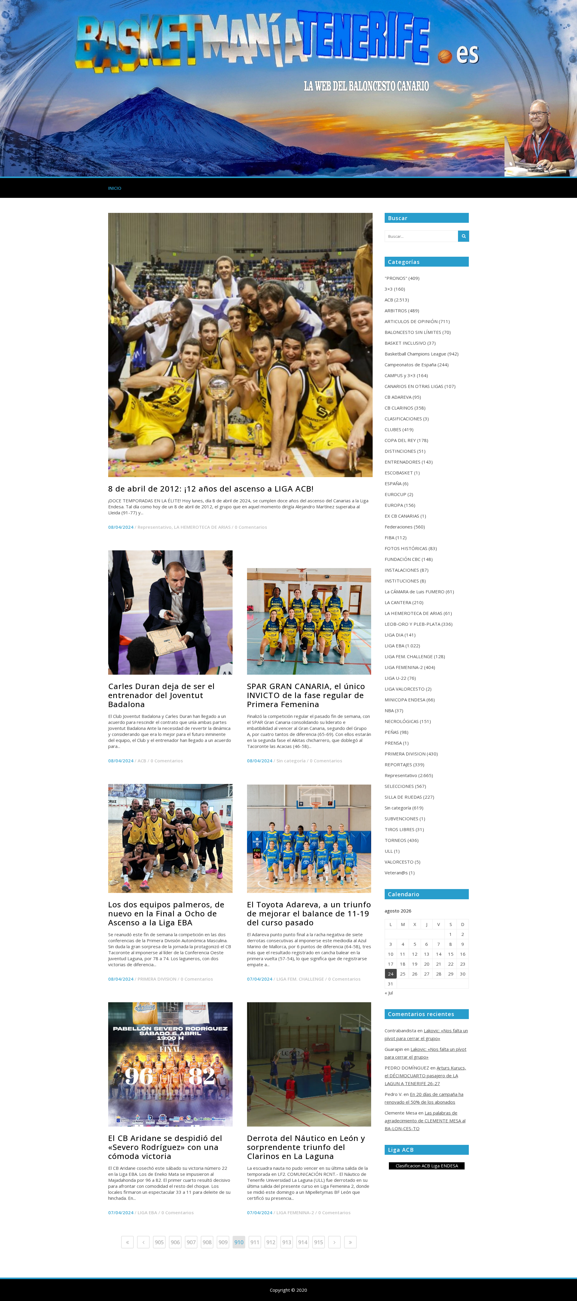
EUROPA (394, 505)
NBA (389, 710)
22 (450, 964)
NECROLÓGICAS (402, 721)
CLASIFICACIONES (403, 419)
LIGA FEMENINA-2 (295, 1212)
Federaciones (399, 527)
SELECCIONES (399, 786)
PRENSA (393, 743)
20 (426, 964)
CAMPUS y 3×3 (400, 375)
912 (270, 1242)
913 (286, 1242)
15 (450, 954)
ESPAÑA (393, 483)
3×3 (389, 289)
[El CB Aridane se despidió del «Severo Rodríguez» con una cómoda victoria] (170, 1064)
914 (302, 1242)
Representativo (155, 527)
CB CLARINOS (399, 408)
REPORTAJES (398, 764)
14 (438, 954)
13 (426, 954)
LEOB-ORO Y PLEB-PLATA (412, 624)
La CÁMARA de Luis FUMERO (414, 591)
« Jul (389, 993)
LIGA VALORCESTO (405, 689)
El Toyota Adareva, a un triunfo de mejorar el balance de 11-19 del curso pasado (309, 913)
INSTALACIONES (402, 570)
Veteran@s (396, 873)
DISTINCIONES (400, 451)
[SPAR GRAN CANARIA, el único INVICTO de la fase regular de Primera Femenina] (309, 621)
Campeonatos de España (410, 365)
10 (390, 954)
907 (191, 1242)
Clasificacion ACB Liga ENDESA (427, 1166)
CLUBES (393, 429)
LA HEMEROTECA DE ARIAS (202, 527)
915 (318, 1242)
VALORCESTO (399, 862)
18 (402, 964)
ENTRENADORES (402, 462)
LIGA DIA (394, 635)
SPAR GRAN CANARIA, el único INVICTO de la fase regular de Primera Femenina (306, 695)
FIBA (389, 537)
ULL (389, 851)
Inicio (114, 188)
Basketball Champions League (415, 354)
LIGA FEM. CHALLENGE (300, 979)
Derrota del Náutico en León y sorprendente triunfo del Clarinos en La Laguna (306, 1147)
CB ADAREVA (398, 397)
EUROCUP (395, 494)
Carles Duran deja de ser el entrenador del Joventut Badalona (161, 695)
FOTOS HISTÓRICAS (406, 548)
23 (463, 964)
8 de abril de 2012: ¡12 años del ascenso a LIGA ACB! (211, 488)
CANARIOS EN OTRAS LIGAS (414, 386)
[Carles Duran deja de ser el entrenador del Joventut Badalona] (170, 612)
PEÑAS (392, 732)
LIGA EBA (147, 1212)
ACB (142, 761)
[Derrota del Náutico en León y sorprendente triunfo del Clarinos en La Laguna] (309, 1064)
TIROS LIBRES (399, 829)
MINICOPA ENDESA (405, 700)
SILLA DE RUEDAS (403, 797)
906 (175, 1242)
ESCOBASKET (399, 473)
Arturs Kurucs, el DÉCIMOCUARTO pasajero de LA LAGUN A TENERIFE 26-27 (425, 1075)
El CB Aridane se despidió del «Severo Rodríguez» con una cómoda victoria (165, 1147)
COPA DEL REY (400, 440)
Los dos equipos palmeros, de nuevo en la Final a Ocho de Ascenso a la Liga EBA (166, 913)
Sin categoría (291, 761)
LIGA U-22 (395, 678)
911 (254, 1242)
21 (438, 964)
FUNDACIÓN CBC (402, 559)
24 (390, 974)
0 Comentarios (251, 527)
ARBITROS (396, 310)
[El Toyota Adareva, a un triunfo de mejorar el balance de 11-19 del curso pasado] (309, 839)
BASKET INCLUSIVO (405, 343)
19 (414, 964)
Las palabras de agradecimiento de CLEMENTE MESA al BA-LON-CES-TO (425, 1120)
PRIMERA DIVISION (157, 979)
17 (390, 964)
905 (159, 1242)
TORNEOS (395, 840)
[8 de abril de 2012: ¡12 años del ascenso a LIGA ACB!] (240, 345)
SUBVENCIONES (401, 818)
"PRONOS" (396, 278)
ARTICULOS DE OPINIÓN (411, 321)
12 (414, 954)
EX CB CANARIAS (402, 516)
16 (463, 954)
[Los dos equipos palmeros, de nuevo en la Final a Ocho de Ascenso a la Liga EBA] (170, 838)
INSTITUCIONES (402, 581)
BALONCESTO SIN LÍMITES (413, 332)
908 (207, 1242)
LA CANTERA (398, 602)
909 (222, 1242)
